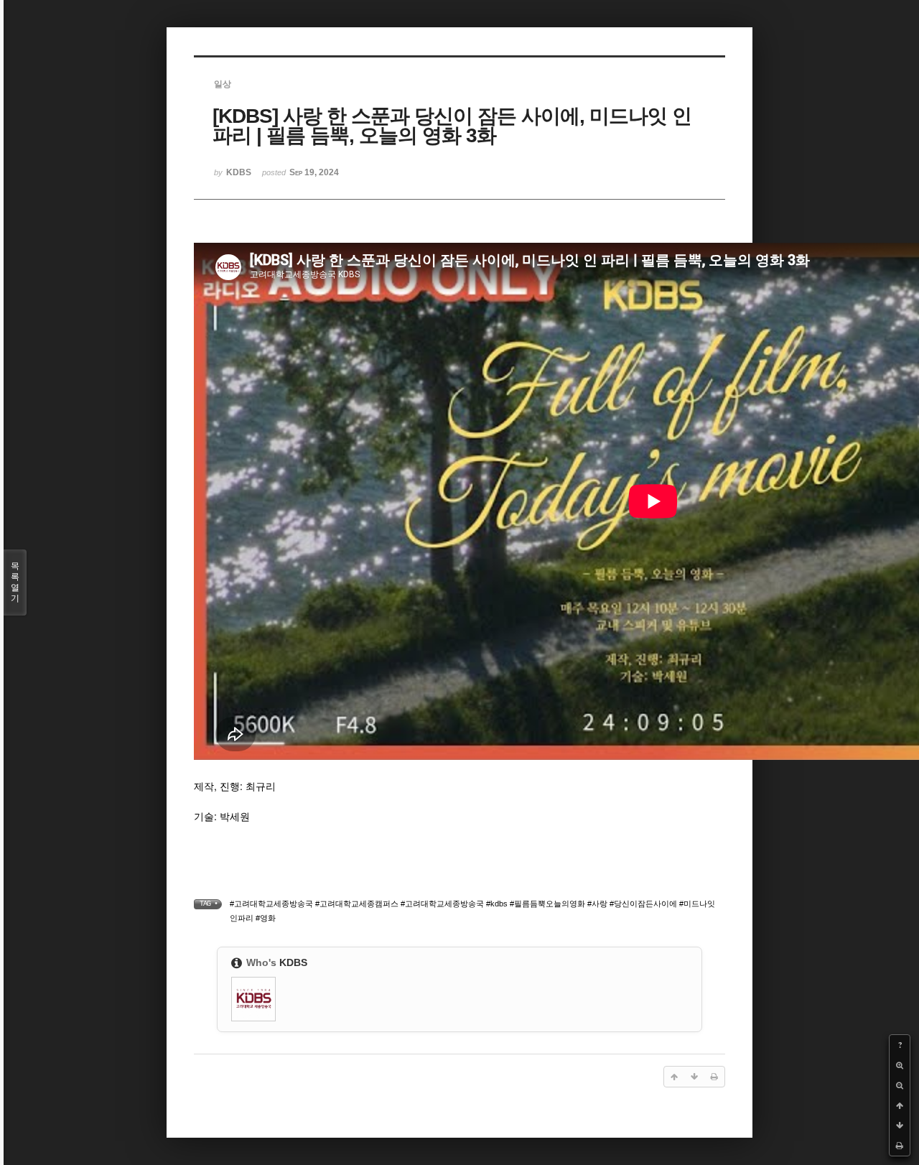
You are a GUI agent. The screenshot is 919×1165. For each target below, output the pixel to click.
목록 (15, 582)
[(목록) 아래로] (900, 1125)
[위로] (900, 1105)
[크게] (900, 1065)
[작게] (900, 1085)
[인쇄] (900, 1146)
